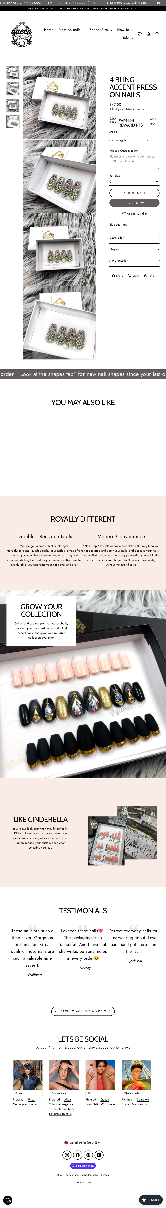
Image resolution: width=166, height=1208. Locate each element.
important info (90, 1175)
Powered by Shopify (83, 1182)
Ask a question (118, 260)
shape (113, 132)
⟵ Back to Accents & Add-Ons (83, 1011)
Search (105, 1175)
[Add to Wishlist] (17, 420)
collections (72, 1175)
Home (48, 29)
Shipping (114, 109)
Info (126, 37)
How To (123, 29)
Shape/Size (99, 29)
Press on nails (70, 29)
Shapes (114, 249)
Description (116, 238)
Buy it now (134, 203)
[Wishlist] (139, 34)
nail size (114, 175)
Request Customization (123, 151)
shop (60, 1175)
